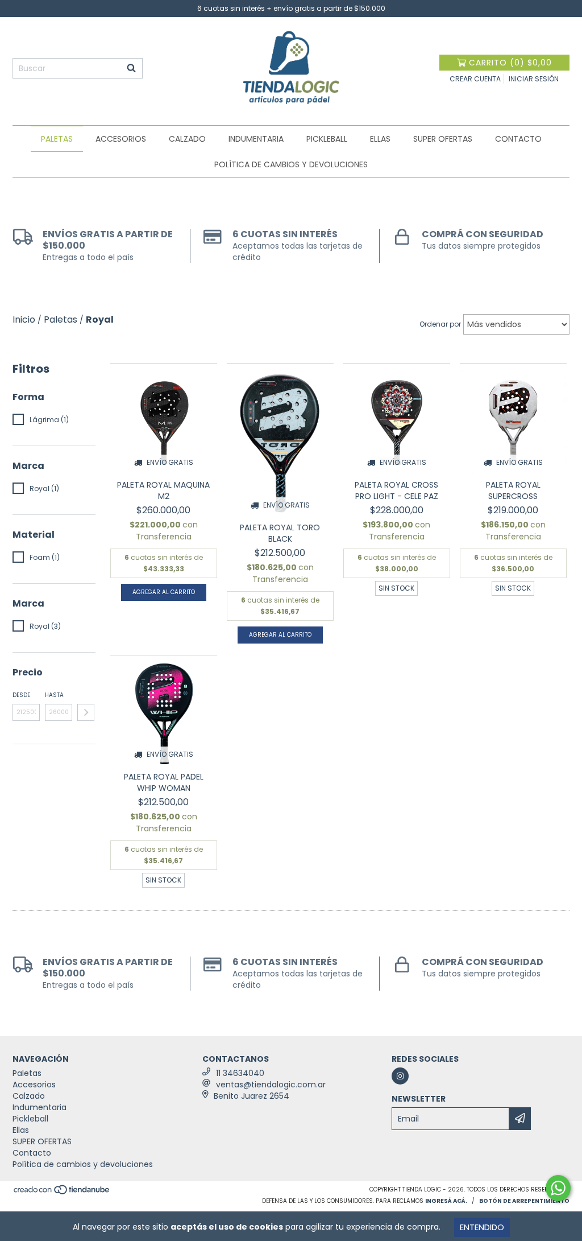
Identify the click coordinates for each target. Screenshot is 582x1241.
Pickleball (326, 139)
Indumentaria (256, 139)
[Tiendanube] (62, 1193)
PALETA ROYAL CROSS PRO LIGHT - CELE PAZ (396, 490)
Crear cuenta (475, 79)
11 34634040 (240, 1073)
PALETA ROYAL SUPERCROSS (513, 490)
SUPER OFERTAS (442, 139)
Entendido (482, 1227)
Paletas (57, 139)
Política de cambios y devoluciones (291, 164)
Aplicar (85, 712)
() (510, 62)
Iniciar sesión (534, 79)
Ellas (380, 139)
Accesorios (120, 139)
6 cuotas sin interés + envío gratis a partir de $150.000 (291, 8)
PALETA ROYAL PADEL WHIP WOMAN (163, 782)
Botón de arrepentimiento (524, 1201)
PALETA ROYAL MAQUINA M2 (163, 490)
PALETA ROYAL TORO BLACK (280, 533)
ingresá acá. (446, 1201)
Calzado (187, 139)
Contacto (518, 139)
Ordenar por (440, 324)
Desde (21, 695)
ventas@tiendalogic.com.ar (271, 1084)
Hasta (54, 695)
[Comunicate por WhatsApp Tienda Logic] (558, 1188)
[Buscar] (131, 68)
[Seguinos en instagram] (400, 1076)
